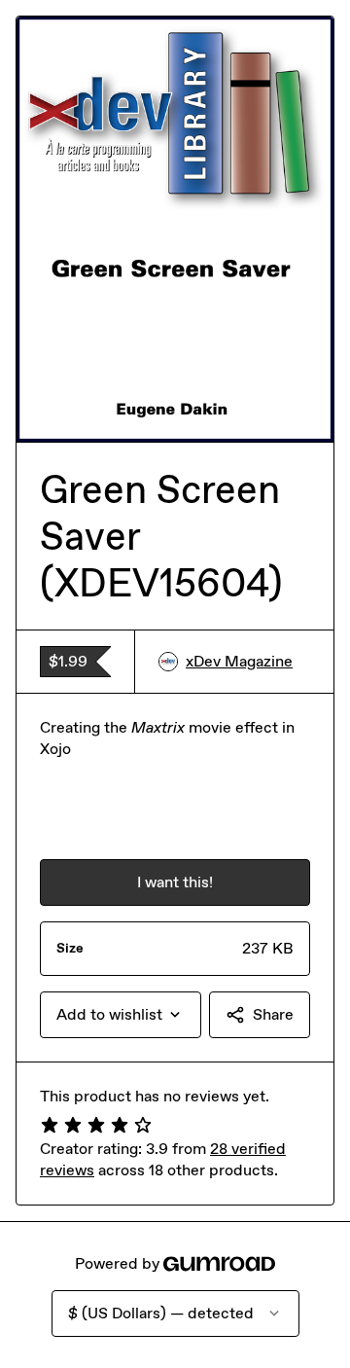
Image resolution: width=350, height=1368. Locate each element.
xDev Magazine (239, 661)
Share (273, 1014)
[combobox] (120, 1014)
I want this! (175, 882)
